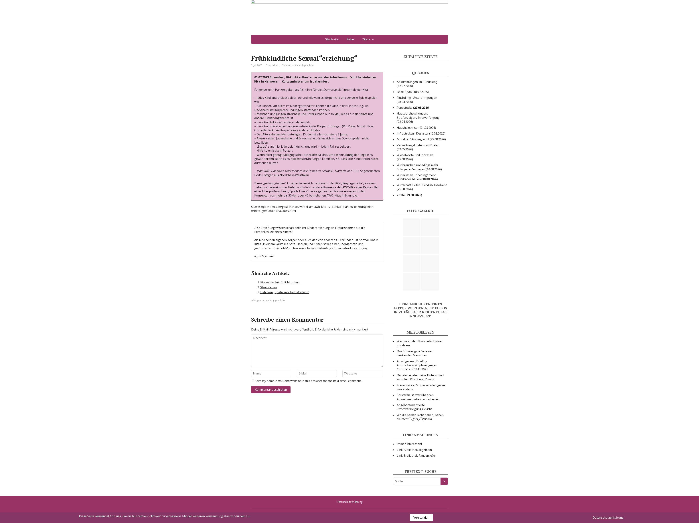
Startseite (332, 39)
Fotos (350, 39)
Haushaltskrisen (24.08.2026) (416, 128)
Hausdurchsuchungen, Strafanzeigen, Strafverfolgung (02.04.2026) (418, 117)
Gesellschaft (272, 65)
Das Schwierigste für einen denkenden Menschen (415, 353)
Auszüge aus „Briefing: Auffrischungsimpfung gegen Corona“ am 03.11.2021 (417, 365)
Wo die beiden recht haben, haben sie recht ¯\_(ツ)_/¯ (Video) (420, 417)
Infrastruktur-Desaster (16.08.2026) (421, 133)
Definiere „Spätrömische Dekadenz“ (284, 292)
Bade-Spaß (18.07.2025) (413, 92)
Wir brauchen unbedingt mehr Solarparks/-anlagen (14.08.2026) (419, 167)
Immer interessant (409, 444)
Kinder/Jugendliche (304, 65)
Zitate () (409, 195)
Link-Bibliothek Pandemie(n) (416, 456)
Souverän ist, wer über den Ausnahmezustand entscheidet (418, 397)
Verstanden (421, 518)
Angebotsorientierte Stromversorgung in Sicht (414, 407)
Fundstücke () (413, 108)
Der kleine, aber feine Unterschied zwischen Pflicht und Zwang (420, 377)
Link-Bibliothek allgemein (414, 450)
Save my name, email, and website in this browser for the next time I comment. (308, 381)
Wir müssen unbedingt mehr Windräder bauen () (417, 177)
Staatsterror (268, 287)
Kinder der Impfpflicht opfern (280, 282)
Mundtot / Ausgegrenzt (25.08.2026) (421, 139)
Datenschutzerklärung (349, 502)
